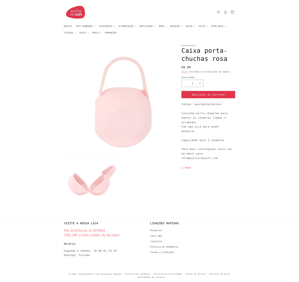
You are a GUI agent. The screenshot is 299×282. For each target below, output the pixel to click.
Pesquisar (156, 230)
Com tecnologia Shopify (108, 274)
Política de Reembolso (164, 247)
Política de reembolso (138, 274)
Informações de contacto (151, 277)
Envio (184, 72)
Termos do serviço (196, 274)
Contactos (156, 241)
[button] (85, 26)
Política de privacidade (168, 274)
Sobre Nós (156, 236)
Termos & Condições (162, 252)
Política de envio (220, 274)
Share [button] (188, 167)
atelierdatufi (86, 274)
